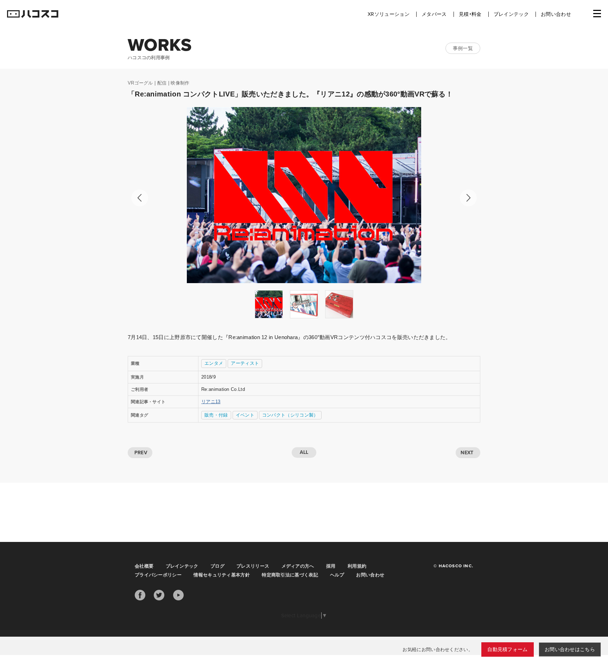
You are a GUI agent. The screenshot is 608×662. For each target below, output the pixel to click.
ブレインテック (511, 14)
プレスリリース (252, 566)
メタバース (434, 14)
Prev (139, 197)
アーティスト (245, 363)
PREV (140, 453)
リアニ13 (211, 401)
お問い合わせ (556, 14)
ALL (304, 452)
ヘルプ (337, 575)
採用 (331, 566)
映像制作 (180, 83)
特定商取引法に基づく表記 (290, 575)
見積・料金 (470, 14)
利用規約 (357, 566)
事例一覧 (463, 48)
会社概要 (144, 566)
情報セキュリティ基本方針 (222, 575)
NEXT (467, 453)
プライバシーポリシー (158, 575)
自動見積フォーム (507, 649)
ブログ (217, 566)
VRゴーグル (140, 83)
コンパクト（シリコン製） (290, 415)
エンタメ (213, 363)
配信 (162, 83)
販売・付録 (216, 415)
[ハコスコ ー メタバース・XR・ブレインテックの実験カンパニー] (32, 14)
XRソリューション (389, 14)
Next (468, 197)
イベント (245, 415)
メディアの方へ (297, 566)
